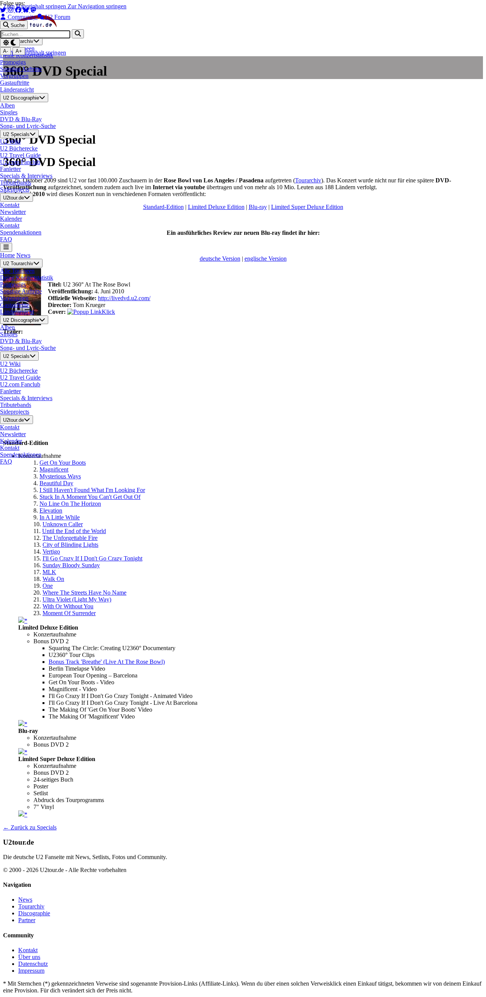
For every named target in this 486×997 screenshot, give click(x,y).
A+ (19, 51)
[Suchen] (78, 33)
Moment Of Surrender (69, 613)
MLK (49, 572)
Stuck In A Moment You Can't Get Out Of (89, 497)
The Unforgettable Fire (70, 538)
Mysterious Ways (60, 476)
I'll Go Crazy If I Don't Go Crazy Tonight (92, 558)
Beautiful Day (56, 483)
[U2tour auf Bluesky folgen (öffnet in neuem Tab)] (26, 10)
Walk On (53, 579)
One (48, 585)
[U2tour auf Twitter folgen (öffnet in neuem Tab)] (4, 10)
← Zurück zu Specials (30, 827)
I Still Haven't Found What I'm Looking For (92, 490)
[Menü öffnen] (6, 247)
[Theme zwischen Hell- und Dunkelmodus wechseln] (10, 42)
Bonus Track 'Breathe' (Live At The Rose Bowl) (107, 661)
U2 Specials (16, 134)
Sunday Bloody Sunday (71, 565)
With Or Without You (68, 606)
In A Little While (59, 517)
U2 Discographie (21, 98)
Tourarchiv (31, 906)
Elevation (50, 510)
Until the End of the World (74, 531)
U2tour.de (13, 198)
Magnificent (53, 469)
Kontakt (28, 950)
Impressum (31, 970)
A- (5, 51)
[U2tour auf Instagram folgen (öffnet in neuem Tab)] (11, 10)
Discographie (34, 913)
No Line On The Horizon (70, 503)
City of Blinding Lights (70, 544)
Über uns (29, 957)
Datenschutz (33, 964)
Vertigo (51, 551)
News (23, 255)
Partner (26, 920)
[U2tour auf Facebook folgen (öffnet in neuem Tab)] (19, 10)
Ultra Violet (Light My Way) (77, 599)
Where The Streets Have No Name (84, 592)
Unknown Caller (63, 524)
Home (7, 255)
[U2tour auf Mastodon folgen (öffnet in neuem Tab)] (33, 10)
